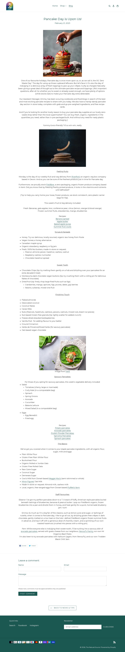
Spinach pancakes (62, 438)
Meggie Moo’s (55, 478)
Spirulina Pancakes (62, 436)
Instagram (34, 625)
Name (21, 565)
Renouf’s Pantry (86, 531)
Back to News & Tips (64, 608)
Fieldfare (50, 185)
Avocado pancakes (62, 431)
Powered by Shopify (108, 647)
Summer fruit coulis (62, 227)
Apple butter (62, 221)
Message (22, 574)
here (68, 371)
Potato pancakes (62, 428)
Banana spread (62, 219)
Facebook (22, 625)
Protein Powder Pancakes (62, 433)
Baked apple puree (62, 224)
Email (66, 565)
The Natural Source (93, 647)
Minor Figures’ (28, 481)
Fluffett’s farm (73, 488)
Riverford (76, 177)
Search (12, 625)
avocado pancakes (29, 531)
